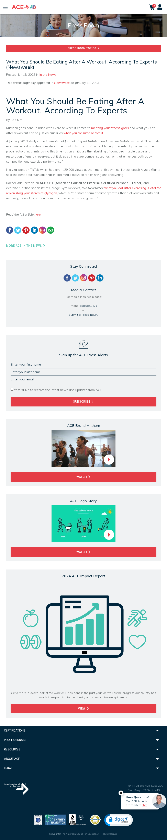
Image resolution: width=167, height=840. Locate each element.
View (82, 708)
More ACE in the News (24, 245)
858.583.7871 (88, 306)
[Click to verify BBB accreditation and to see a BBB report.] (77, 819)
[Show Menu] (5, 7)
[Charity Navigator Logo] (55, 819)
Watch (82, 477)
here (37, 214)
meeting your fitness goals (110, 128)
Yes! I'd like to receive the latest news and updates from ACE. (58, 390)
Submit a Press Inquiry (83, 315)
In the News (47, 75)
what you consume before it (83, 133)
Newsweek (62, 83)
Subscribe (82, 401)
